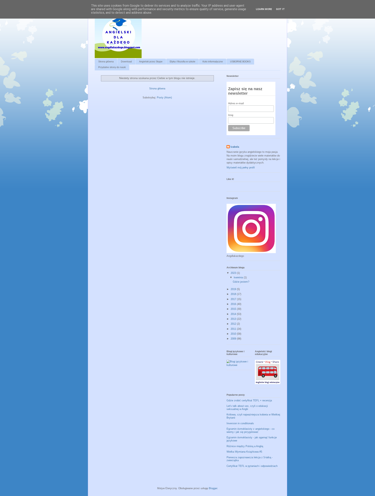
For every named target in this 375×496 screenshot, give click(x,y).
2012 (234, 323)
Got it (280, 9)
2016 (234, 304)
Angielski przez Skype (150, 61)
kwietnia (239, 277)
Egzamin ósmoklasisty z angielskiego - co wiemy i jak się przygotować (250, 430)
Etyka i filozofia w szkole (182, 61)
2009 (234, 338)
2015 (234, 308)
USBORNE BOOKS (240, 61)
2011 (234, 328)
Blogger (213, 488)
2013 (234, 318)
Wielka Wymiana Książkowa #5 (244, 451)
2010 (234, 333)
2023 (234, 272)
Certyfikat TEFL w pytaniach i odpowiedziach (252, 466)
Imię (230, 115)
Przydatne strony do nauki (112, 67)
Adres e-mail (236, 103)
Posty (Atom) (164, 97)
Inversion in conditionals (240, 423)
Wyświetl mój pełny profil (241, 167)
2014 (234, 314)
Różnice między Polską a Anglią (245, 446)
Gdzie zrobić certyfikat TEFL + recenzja (249, 400)
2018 (234, 294)
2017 (234, 299)
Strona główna (106, 61)
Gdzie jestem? (241, 281)
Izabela (234, 146)
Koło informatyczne (213, 61)
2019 (234, 289)
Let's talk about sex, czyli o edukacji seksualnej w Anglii (247, 407)
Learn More (264, 9)
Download (126, 61)
